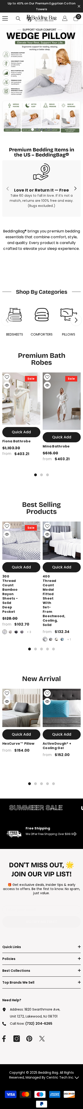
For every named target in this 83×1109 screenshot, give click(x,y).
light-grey (10, 632)
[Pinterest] (29, 1038)
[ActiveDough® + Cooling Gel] (62, 708)
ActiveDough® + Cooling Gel (57, 745)
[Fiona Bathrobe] (21, 398)
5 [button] (51, 129)
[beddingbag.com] (14, 314)
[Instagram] (16, 1038)
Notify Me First (41, 921)
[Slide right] (75, 188)
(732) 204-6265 (38, 1023)
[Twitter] (42, 1038)
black (16, 632)
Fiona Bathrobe (16, 441)
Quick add (21, 432)
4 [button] (46, 129)
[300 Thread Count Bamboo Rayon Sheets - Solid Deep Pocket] (21, 541)
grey (22, 632)
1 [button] (32, 129)
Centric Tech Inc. (59, 1077)
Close (79, 6)
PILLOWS (68, 334)
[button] (76, 320)
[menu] (5, 18)
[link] (41, 188)
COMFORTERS (42, 334)
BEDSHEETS (14, 334)
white (4, 632)
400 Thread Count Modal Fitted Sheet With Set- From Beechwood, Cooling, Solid (54, 600)
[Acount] (64, 18)
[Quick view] (6, 385)
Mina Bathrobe (56, 446)
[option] (41, 80)
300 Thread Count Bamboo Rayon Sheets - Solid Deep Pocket (10, 594)
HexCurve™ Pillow (18, 743)
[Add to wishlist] (6, 377)
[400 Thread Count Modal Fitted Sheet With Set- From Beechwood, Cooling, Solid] (62, 541)
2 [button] (37, 129)
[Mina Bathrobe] (62, 401)
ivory (56, 639)
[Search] (18, 18)
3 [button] (41, 129)
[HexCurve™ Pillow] (21, 708)
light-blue (62, 639)
